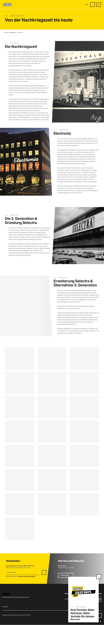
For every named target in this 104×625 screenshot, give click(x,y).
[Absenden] (44, 572)
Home (6, 32)
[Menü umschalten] (98, 4)
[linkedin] (83, 4)
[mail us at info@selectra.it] (76, 4)
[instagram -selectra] (80, 4)
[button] (99, 615)
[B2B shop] (92, 4)
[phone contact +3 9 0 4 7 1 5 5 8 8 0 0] (74, 4)
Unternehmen (12, 32)
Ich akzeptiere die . (22, 576)
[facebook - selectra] (81, 4)
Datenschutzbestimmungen (27, 576)
